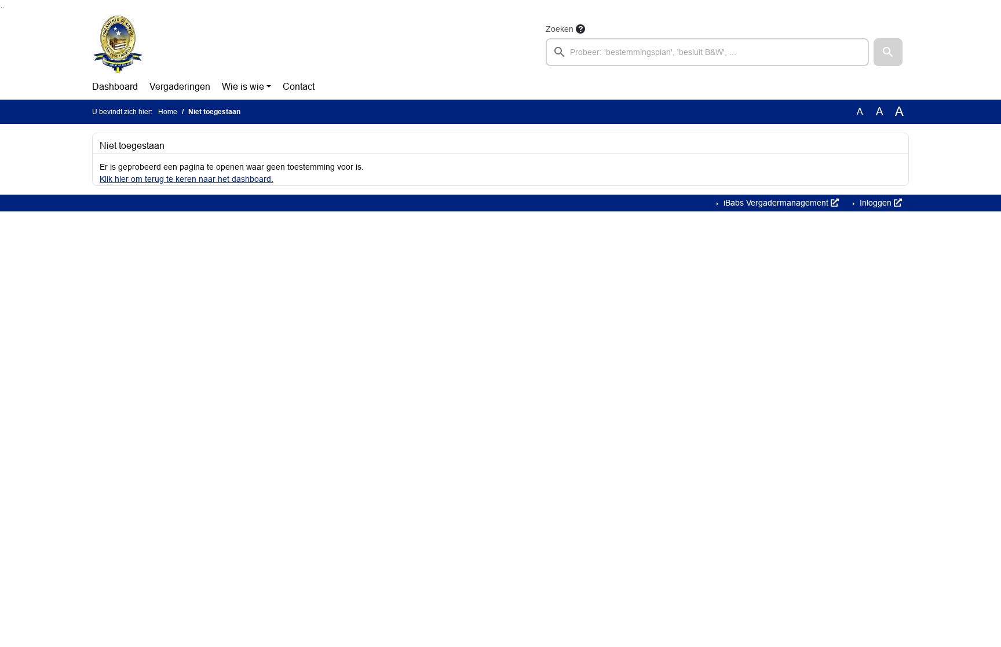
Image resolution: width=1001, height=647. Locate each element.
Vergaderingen (179, 87)
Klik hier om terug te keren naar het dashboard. (186, 179)
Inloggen (875, 202)
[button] (888, 52)
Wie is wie (243, 87)
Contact (299, 87)
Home (167, 112)
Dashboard (115, 87)
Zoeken (559, 29)
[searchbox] (707, 52)
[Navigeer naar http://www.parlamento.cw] (118, 44)
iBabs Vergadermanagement (776, 202)
